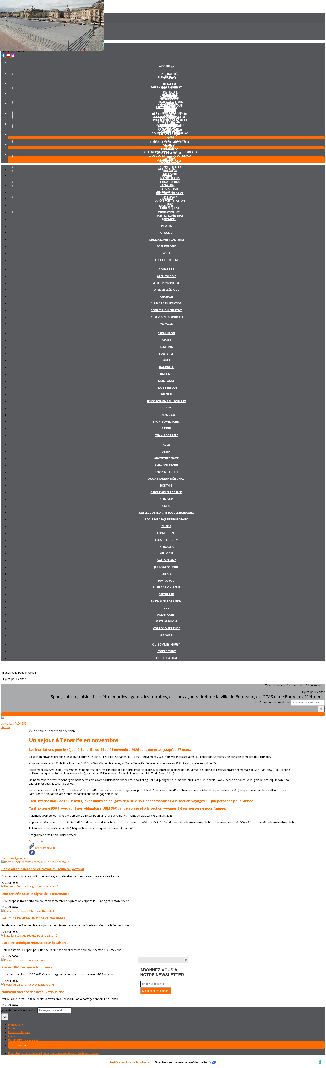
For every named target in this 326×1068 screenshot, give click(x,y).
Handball (166, 367)
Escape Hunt (170, 163)
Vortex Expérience (166, 628)
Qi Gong (166, 233)
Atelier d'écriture (170, 102)
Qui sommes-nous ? (170, 125)
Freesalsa (166, 547)
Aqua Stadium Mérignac (166, 479)
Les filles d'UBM (166, 260)
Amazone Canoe (166, 465)
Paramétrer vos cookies (23, 1039)
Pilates (166, 226)
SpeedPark (166, 594)
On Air (166, 574)
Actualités (169, 74)
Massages (166, 205)
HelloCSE (166, 553)
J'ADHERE (166, 176)
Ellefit (166, 526)
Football (166, 354)
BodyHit (170, 137)
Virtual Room (166, 621)
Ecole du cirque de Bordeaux (169, 156)
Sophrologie (166, 246)
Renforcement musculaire (166, 401)
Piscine (166, 394)
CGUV (11, 1036)
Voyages (166, 324)
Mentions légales (19, 1032)
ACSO (170, 115)
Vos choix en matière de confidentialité (181, 1062)
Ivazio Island (166, 560)
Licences (13, 1028)
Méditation (166, 212)
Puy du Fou (166, 580)
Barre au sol (166, 192)
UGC (166, 608)
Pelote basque (166, 388)
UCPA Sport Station (166, 601)
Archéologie (166, 276)
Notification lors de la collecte (129, 1062)
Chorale (166, 296)
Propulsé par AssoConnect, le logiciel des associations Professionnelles (53, 1053)
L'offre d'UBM (166, 651)
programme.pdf (44, 848)
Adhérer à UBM (169, 132)
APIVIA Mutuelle (166, 472)
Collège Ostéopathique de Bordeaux (169, 152)
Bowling (169, 112)
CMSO (170, 148)
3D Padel (166, 635)
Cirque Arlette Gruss (170, 141)
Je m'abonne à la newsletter (273, 702)
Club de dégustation (166, 303)
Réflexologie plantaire (166, 239)
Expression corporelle (166, 317)
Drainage (170, 91)
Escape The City (166, 540)
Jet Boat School (166, 567)
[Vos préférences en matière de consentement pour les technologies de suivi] (320, 1062)
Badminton (169, 104)
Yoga (166, 253)
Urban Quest (166, 614)
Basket (166, 340)
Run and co (166, 415)
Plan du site (15, 1025)
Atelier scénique (166, 290)
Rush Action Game (166, 587)
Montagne (166, 381)
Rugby (166, 408)
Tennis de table (166, 435)
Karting (166, 374)
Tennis (166, 428)
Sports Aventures (166, 421)
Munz (166, 219)
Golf (166, 360)
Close (185, 959)
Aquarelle (170, 94)
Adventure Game (170, 122)
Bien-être (170, 84)
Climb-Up (169, 144)
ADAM (166, 451)
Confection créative (166, 310)
